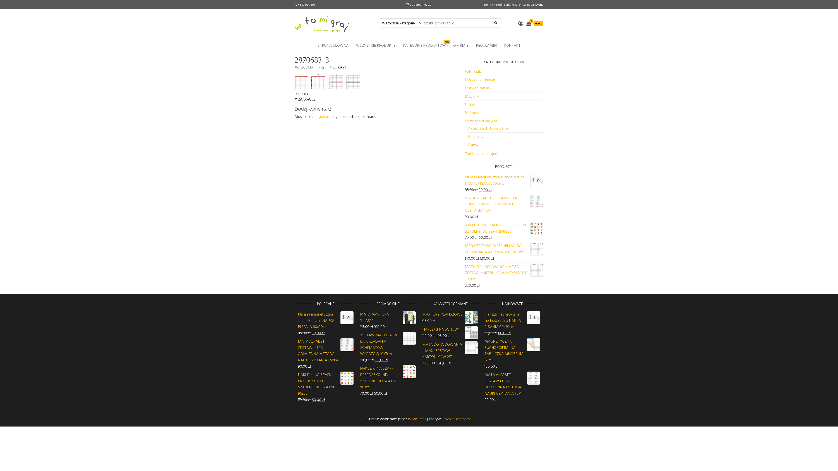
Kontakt (512, 45)
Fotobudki (473, 71)
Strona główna (333, 45)
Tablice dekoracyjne (481, 154)
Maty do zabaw (477, 88)
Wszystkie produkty (376, 45)
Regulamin (486, 45)
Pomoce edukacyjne (481, 121)
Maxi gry (472, 96)
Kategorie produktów (426, 44)
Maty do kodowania (481, 80)
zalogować (321, 116)
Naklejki (471, 105)
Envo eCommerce (457, 419)
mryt (342, 67)
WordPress (417, 419)
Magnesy (475, 136)
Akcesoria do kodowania (488, 128)
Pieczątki (472, 113)
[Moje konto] (520, 23)
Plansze (474, 145)
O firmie (461, 45)
